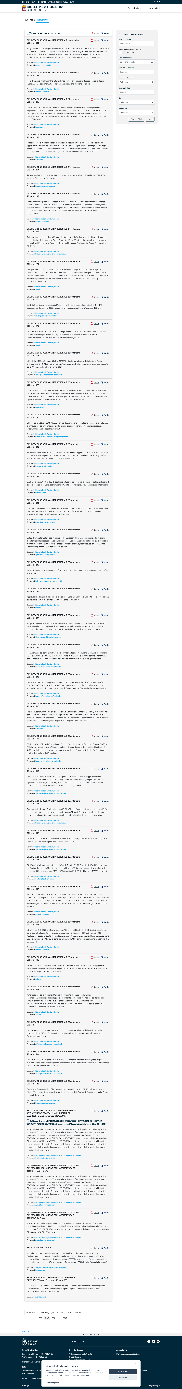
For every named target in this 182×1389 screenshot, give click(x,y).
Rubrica (37, 1361)
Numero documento (126, 68)
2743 (66, 1318)
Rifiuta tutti (123, 1378)
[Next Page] (71, 1318)
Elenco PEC (27, 1361)
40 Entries (32, 1313)
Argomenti (123, 108)
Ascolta (106, 33)
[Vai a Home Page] (24, 8)
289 (54, 1318)
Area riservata (78, 1341)
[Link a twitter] (153, 1341)
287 (41, 1318)
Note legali (26, 1385)
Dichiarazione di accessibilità (128, 1353)
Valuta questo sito (91, 1334)
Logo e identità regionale (79, 1359)
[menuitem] (134, 8)
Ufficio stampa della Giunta (80, 1353)
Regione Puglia (28, 2)
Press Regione (75, 1356)
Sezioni (121, 98)
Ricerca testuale (125, 39)
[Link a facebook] (148, 1341)
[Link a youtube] (158, 1341)
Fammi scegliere (52, 1383)
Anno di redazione (126, 78)
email (31, 1373)
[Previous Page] (26, 1318)
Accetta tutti (123, 1371)
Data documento (125, 57)
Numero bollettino (125, 88)
